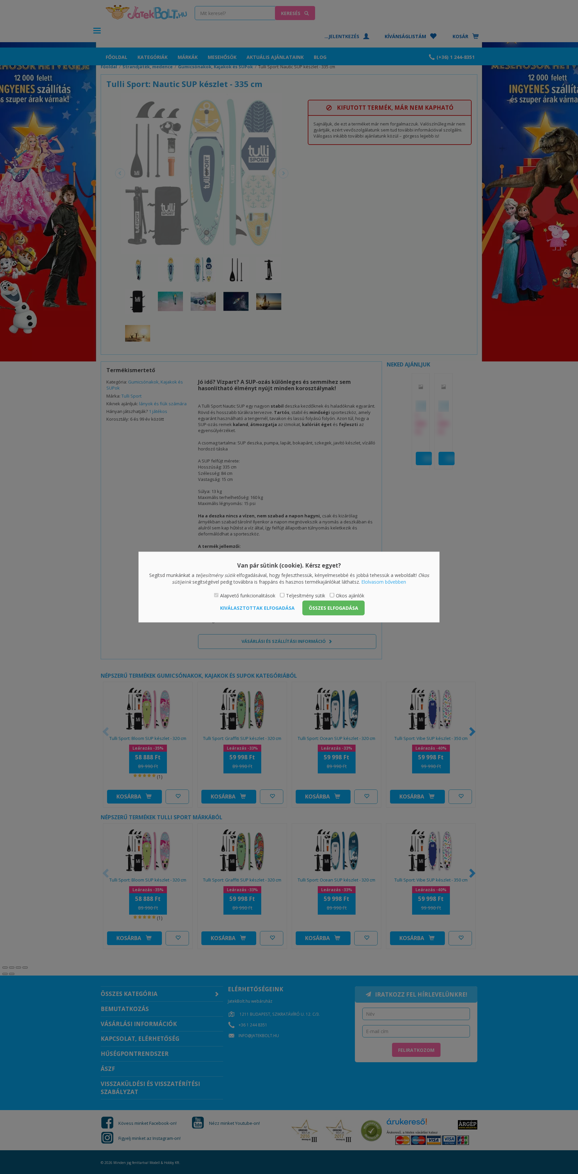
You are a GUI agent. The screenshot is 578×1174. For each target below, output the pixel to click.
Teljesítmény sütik (305, 595)
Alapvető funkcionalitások (247, 595)
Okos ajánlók (350, 595)
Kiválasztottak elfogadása (257, 607)
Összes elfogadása (333, 607)
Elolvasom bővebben (383, 581)
